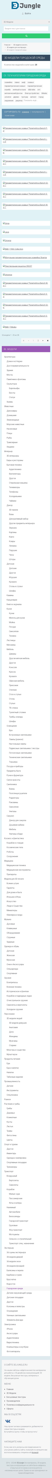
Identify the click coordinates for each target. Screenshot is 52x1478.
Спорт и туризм (11, 1144)
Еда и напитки (13, 1068)
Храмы (10, 402)
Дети (11, 1032)
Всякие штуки (13, 883)
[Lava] (6, 232)
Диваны (12, 654)
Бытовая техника (14, 465)
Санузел (10, 816)
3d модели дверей (15, 1257)
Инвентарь (11, 1153)
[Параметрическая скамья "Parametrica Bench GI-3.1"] (26, 184)
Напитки (10, 1072)
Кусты (9, 1122)
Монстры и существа (16, 1050)
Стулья (12, 703)
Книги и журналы (14, 604)
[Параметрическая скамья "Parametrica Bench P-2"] (26, 129)
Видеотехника (13, 1342)
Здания (10, 370)
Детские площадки (15, 1297)
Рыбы (9, 438)
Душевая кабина (16, 825)
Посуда (12, 627)
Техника (12, 636)
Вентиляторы (15, 474)
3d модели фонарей (15, 1266)
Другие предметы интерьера (22, 523)
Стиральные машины (18, 483)
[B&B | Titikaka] (9, 327)
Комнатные (12, 1117)
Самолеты (13, 1185)
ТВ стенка (13, 708)
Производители (13, 1401)
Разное (7, 1099)
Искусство (11, 901)
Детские (13, 568)
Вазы (11, 514)
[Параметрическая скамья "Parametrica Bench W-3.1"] (26, 206)
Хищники (10, 447)
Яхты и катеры (15, 1203)
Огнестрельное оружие (17, 1000)
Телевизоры (14, 487)
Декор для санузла (17, 820)
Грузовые (13, 1225)
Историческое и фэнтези (18, 991)
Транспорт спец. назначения (21, 1243)
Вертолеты (14, 1180)
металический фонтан (13, 93)
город (41, 97)
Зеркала (13, 528)
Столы (12, 699)
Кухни (11, 613)
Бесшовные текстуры (16, 1397)
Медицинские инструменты (18, 870)
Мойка (12, 622)
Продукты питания (12, 1059)
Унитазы (12, 811)
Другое (12, 478)
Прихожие (13, 685)
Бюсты (12, 393)
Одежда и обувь (11, 946)
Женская (11, 955)
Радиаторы (14, 798)
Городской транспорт (18, 1221)
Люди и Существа (14, 906)
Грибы (9, 1108)
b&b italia (31, 90)
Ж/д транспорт (15, 1230)
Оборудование (13, 933)
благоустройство (32, 93)
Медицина (8, 861)
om (38, 90)
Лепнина (12, 546)
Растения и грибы (12, 1104)
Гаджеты (10, 888)
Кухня (9, 609)
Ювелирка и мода (14, 915)
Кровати (13, 582)
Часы (11, 555)
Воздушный (12, 1176)
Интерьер (8, 451)
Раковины (13, 802)
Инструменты (12, 1090)
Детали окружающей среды (19, 1293)
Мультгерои (12, 1054)
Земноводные (13, 420)
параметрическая (35, 86)
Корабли (10, 1189)
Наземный (11, 1207)
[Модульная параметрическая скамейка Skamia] (25, 257)
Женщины (13, 1036)
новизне (25, 112)
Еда (8, 1063)
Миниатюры (12, 910)
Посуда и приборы (15, 766)
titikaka (44, 93)
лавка (17, 82)
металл (33, 97)
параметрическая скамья (15, 86)
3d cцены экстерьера (16, 1252)
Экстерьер (9, 1248)
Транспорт (8, 1171)
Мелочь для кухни (17, 618)
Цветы (9, 1140)
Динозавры (12, 411)
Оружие (7, 978)
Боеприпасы (12, 982)
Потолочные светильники (20, 753)
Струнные (11, 937)
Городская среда (15, 1288)
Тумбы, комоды (16, 717)
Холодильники (15, 496)
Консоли (13, 667)
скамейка (8, 82)
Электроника (10, 1324)
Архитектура (9, 357)
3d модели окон (14, 1261)
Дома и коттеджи (14, 361)
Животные (9, 406)
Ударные (10, 942)
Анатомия (13, 1027)
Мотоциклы (14, 1234)
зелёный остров (19, 90)
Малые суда (14, 1194)
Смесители (14, 631)
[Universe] (7, 274)
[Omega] (7, 240)
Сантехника (12, 784)
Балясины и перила (15, 1270)
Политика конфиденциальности (20, 1405)
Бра (10, 730)
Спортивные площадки (16, 1162)
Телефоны (13, 492)
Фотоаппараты (13, 1351)
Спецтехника (12, 1095)
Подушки (13, 550)
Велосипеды (14, 1216)
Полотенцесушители (18, 793)
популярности (38, 112)
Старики (12, 1045)
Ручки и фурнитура (15, 775)
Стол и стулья (15, 694)
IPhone (10, 1329)
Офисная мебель (16, 681)
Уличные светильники (16, 1315)
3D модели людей (14, 1018)
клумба (7, 90)
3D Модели (11, 1393)
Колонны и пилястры (16, 1306)
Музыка (7, 919)
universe (8, 97)
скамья (31, 82)
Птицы (9, 433)
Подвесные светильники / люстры (24, 748)
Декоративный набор (18, 519)
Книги (11, 537)
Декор (10, 505)
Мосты (10, 375)
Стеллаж (13, 690)
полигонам (9, 115)
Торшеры (13, 762)
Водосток (11, 1284)
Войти (27, 13)
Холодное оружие (15, 1009)
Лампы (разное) (16, 739)
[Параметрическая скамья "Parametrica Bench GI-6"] (26, 151)
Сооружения (12, 856)
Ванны (12, 789)
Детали (10, 1086)
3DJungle (20, 1463)
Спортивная (12, 973)
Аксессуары (12, 1333)
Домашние (11, 415)
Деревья (11, 1113)
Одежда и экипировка (16, 1158)
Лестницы (11, 640)
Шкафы (12, 591)
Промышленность (12, 1081)
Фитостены (11, 1135)
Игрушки (13, 577)
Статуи (12, 397)
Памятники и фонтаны (16, 379)
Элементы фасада (15, 1320)
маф (23, 82)
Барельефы (14, 388)
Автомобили (14, 1212)
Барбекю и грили (14, 1275)
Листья (10, 1126)
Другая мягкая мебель (19, 658)
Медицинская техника (16, 865)
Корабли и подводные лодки (19, 996)
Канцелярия (12, 600)
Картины (12, 532)
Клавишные (12, 928)
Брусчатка (11, 1279)
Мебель (10, 649)
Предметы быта (14, 771)
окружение (9, 101)
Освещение (12, 726)
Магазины (11, 645)
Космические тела (15, 847)
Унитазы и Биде (16, 834)
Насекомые (12, 429)
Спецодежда (12, 969)
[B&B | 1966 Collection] (13, 249)
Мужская (11, 960)
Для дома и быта (14, 892)
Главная (9, 1389)
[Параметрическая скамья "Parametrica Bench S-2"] (26, 295)
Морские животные (15, 424)
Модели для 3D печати (14, 879)
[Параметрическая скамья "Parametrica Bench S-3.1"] (26, 195)
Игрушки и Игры (14, 897)
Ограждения (12, 1311)
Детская (10, 564)
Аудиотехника (15, 469)
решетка (19, 101)
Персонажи (9, 1014)
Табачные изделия (15, 1077)
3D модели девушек (18, 1023)
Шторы (12, 559)
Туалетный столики (17, 712)
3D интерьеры (13, 456)
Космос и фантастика (14, 838)
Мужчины (13, 1041)
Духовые (11, 924)
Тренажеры (12, 1167)
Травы (9, 1131)
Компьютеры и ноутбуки (17, 1347)
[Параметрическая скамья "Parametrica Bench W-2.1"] (26, 162)
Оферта (9, 1409)
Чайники (12, 501)
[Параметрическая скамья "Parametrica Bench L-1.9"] (26, 140)
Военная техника (14, 987)
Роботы (10, 852)
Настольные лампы (17, 744)
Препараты (11, 874)
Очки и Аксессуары (15, 964)
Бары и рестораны (15, 460)
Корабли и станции (15, 843)
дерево (16, 97)
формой (35, 1452)
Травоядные (12, 442)
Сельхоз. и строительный (20, 1239)
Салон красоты (13, 780)
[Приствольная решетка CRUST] (17, 266)
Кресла (12, 672)
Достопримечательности (18, 366)
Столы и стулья (15, 586)
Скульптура (12, 384)
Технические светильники (20, 757)
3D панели (13, 510)
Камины (10, 595)
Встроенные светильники (20, 735)
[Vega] (6, 223)
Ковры (12, 541)
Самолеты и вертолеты (17, 1005)
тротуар (24, 97)
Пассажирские (15, 1198)
